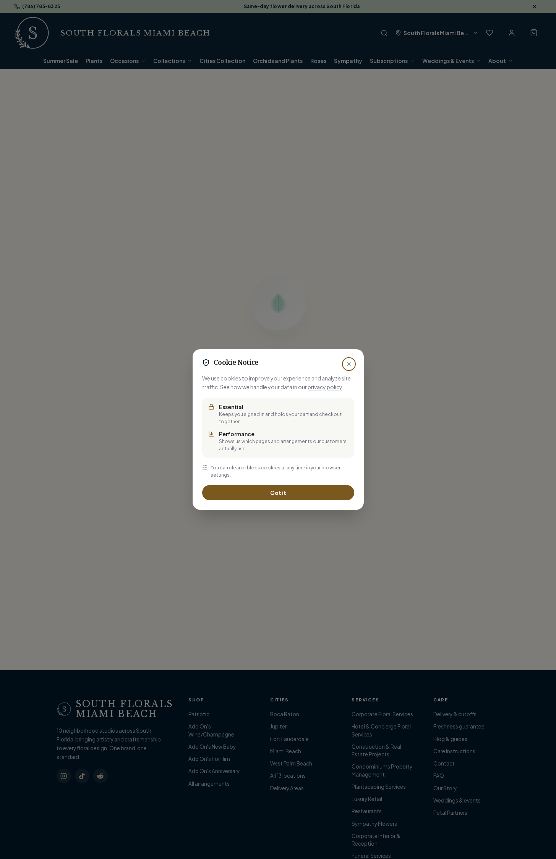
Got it (278, 492)
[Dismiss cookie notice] (349, 364)
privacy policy (325, 387)
